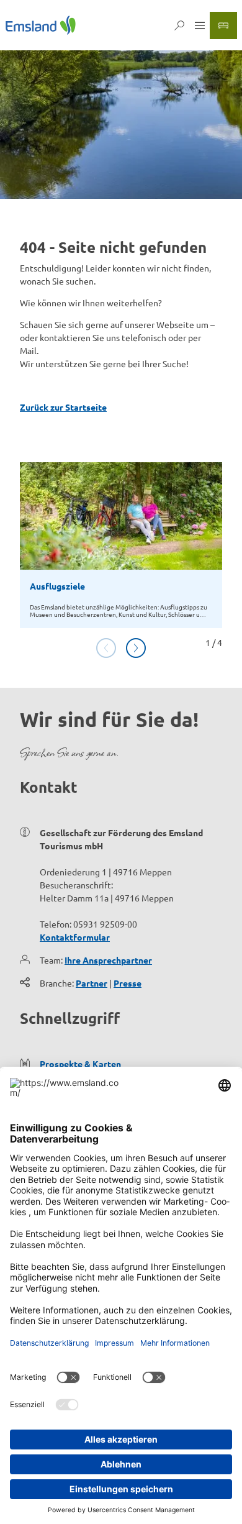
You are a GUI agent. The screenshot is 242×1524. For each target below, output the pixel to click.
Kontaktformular (75, 936)
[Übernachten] (223, 25)
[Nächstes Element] (136, 648)
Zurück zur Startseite (63, 407)
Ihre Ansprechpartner (108, 959)
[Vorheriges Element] (106, 648)
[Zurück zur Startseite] (40, 25)
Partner (91, 982)
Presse (127, 982)
